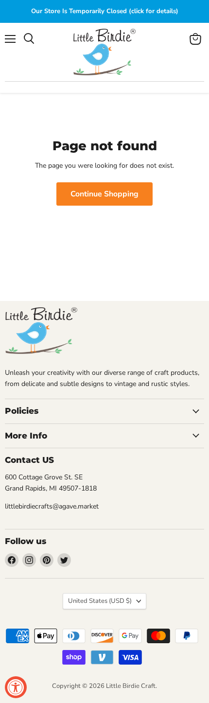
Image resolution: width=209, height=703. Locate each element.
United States (100, 601)
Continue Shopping (104, 194)
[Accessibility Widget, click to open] (16, 687)
